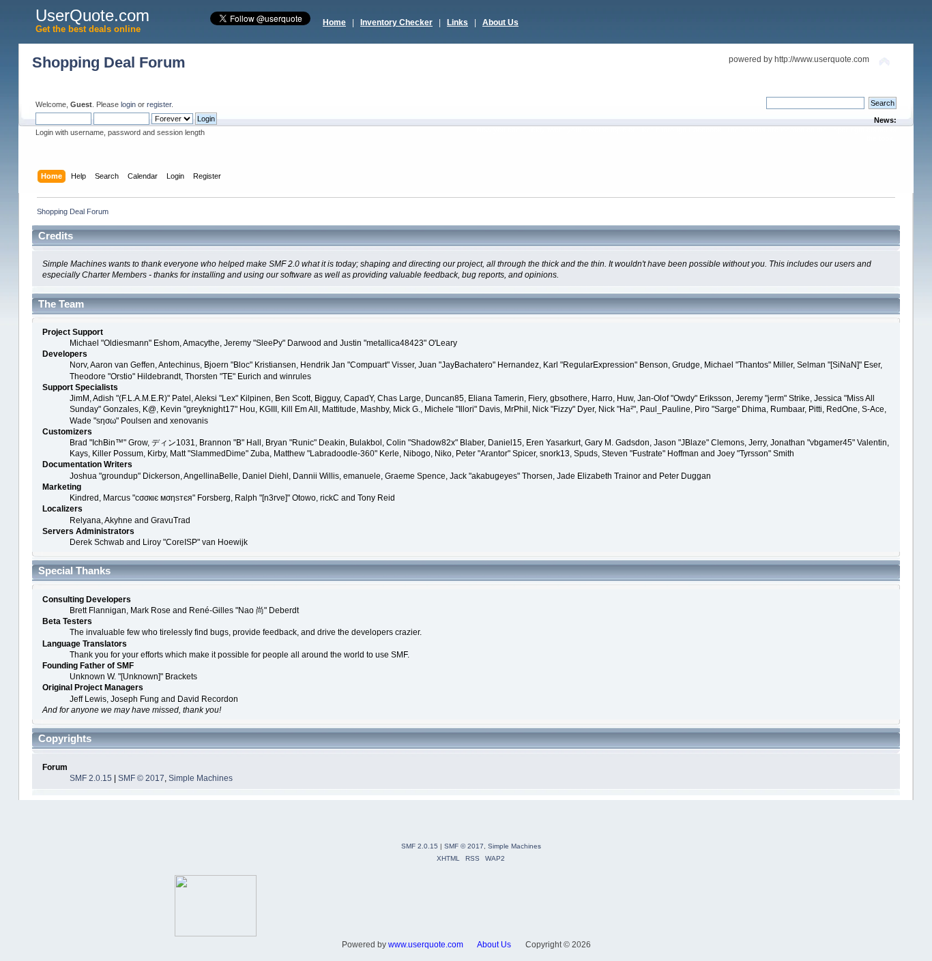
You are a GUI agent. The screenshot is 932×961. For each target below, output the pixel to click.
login (128, 104)
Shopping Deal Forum (109, 62)
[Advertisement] (507, 905)
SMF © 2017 (141, 778)
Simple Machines (201, 778)
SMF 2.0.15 (91, 778)
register (159, 104)
